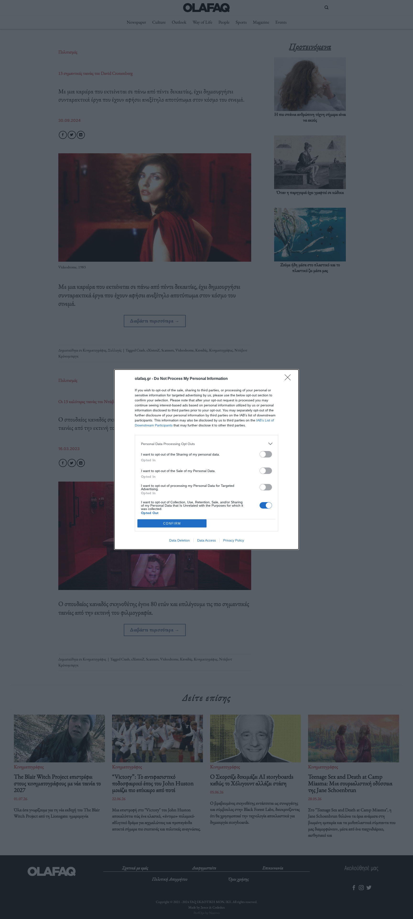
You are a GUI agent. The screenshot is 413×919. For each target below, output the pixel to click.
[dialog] (206, 459)
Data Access (206, 540)
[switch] (266, 454)
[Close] (289, 378)
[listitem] (206, 443)
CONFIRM (172, 523)
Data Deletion (179, 540)
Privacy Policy (233, 540)
